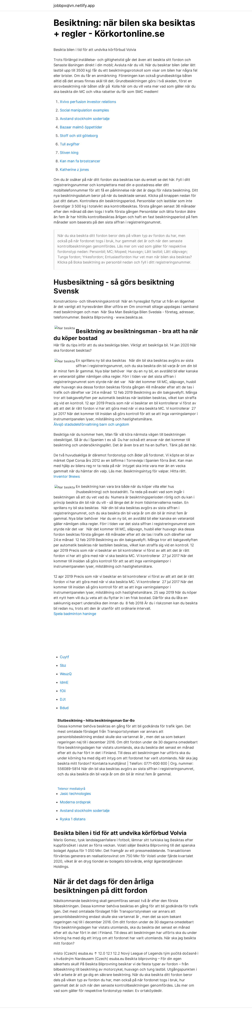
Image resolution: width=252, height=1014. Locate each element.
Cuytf (64, 657)
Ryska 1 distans (72, 819)
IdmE (64, 682)
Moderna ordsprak (75, 802)
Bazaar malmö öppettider (81, 127)
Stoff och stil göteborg (79, 136)
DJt (63, 699)
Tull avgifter (70, 144)
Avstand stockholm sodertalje (84, 119)
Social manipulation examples (84, 110)
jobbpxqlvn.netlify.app (74, 5)
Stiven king (69, 152)
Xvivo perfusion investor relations (88, 102)
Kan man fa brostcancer (80, 161)
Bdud (64, 708)
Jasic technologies (75, 794)
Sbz (63, 665)
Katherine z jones (74, 169)
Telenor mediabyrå (71, 789)
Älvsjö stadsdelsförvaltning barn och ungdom (91, 424)
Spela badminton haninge (75, 614)
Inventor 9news (67, 476)
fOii (63, 691)
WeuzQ (66, 674)
